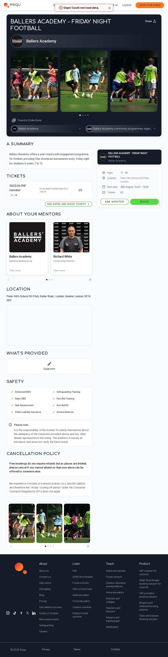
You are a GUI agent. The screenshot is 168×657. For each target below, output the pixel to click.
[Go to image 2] (82, 115)
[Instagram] (8, 612)
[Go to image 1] (80, 115)
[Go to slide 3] (52, 279)
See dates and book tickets (66, 204)
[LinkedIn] (33, 613)
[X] (27, 612)
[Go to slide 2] (49, 279)
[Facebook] (21, 613)
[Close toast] (109, 8)
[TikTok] (14, 613)
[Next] (90, 280)
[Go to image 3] (85, 115)
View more (15, 270)
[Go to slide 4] (53, 546)
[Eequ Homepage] (12, 5)
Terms (77, 649)
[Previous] (8, 280)
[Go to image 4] (88, 115)
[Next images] (153, 81)
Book (144, 202)
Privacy (46, 649)
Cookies (115, 649)
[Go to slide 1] (46, 279)
